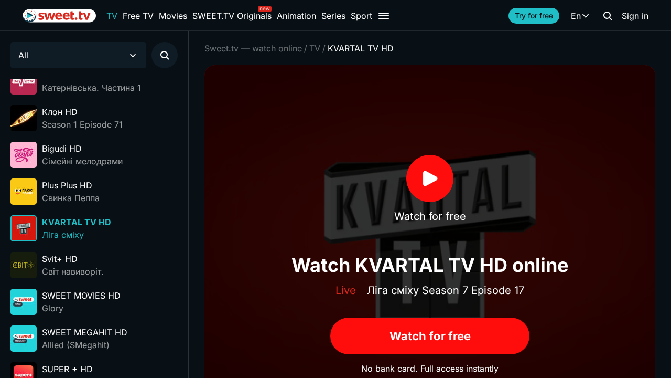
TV (111, 15)
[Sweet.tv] (59, 16)
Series (333, 15)
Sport (361, 15)
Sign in (635, 15)
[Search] (607, 16)
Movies (173, 15)
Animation (296, 15)
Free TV (138, 15)
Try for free (534, 15)
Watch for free (430, 336)
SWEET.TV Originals (232, 15)
